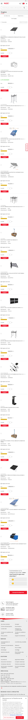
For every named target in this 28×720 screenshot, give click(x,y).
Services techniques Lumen (20, 667)
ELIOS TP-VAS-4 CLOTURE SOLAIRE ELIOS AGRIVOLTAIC (12, 307)
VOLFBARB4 (3, 339)
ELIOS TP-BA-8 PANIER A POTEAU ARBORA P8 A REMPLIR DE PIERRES (13, 441)
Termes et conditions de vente (7, 633)
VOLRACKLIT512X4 (4, 70)
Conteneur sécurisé (6, 664)
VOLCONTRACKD (4, 373)
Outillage (17, 649)
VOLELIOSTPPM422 (5, 508)
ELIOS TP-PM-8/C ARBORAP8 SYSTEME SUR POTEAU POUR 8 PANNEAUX (13, 38)
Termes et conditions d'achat (20, 633)
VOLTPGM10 (3, 474)
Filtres (6, 15)
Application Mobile (19, 659)
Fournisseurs (18, 626)
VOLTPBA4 (3, 238)
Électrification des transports (19, 653)
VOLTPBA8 (3, 439)
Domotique (3, 649)
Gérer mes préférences (9, 717)
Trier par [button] (20, 15)
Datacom (17, 645)
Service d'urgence (10, 602)
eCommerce (4, 659)
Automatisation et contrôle (5, 642)
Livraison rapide (9, 613)
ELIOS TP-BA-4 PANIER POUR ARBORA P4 (9, 239)
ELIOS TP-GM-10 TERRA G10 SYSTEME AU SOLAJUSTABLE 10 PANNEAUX (12, 476)
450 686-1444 (7, 680)
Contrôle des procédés (20, 642)
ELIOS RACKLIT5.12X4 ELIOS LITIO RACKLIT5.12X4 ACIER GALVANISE (12, 72)
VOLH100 (2, 406)
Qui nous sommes (5, 624)
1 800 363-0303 (14, 681)
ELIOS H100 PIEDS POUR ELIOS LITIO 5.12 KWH (10, 407)
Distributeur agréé (10, 607)
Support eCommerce (20, 635)
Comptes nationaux (19, 661)
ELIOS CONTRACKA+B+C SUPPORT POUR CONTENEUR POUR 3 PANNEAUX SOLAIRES (13, 544)
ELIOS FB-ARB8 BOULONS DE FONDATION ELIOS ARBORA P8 (13, 206)
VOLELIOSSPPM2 (4, 137)
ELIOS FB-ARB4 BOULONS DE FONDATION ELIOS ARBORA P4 (13, 340)
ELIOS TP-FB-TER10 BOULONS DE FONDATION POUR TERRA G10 (13, 105)
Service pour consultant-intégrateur (7, 667)
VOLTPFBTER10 (4, 104)
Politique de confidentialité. (16, 714)
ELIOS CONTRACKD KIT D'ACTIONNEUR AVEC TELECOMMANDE (13, 374)
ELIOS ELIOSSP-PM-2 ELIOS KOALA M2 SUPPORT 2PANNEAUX (13, 139)
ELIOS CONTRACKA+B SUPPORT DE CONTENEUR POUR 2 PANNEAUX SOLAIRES (12, 173)
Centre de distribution (6, 626)
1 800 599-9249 (10, 678)
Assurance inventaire (6, 661)
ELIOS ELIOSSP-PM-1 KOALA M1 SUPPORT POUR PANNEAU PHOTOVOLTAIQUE (12, 274)
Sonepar (17, 624)
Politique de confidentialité (18, 629)
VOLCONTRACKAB (4, 171)
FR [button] (25, 0)
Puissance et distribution (7, 645)
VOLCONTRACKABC (5, 542)
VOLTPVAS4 (3, 306)
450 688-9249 (6, 677)
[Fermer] (25, 698)
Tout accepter (20, 717)
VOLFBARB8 (3, 205)
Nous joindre (4, 635)
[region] (14, 708)
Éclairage (3, 647)
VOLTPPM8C (3, 36)
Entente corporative (20, 664)
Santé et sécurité (5, 652)
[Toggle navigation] (2, 3)
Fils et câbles (18, 647)
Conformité (4, 628)
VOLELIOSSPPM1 (4, 272)
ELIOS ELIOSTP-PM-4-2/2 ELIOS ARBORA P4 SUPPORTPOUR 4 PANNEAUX (13, 510)
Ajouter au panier (4, 56)
